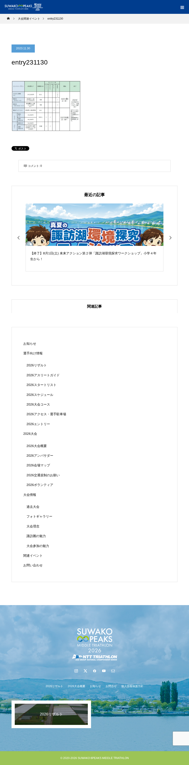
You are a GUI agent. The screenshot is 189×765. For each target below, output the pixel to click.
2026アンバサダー (40, 455)
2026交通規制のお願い (43, 475)
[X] (85, 670)
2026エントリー (38, 424)
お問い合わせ (33, 565)
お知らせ (29, 343)
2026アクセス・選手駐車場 (46, 414)
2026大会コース (38, 404)
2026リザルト (37, 365)
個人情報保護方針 (132, 686)
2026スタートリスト (41, 385)
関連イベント (33, 555)
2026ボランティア (40, 485)
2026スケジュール (40, 395)
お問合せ (111, 686)
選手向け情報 (33, 353)
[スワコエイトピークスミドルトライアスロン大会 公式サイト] (94, 644)
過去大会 (33, 507)
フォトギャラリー (39, 516)
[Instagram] (76, 670)
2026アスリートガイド (43, 375)
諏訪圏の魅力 (36, 536)
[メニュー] (182, 7)
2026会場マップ (38, 465)
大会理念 (33, 526)
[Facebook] (94, 670)
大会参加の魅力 (38, 546)
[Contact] (113, 670)
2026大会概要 (37, 446)
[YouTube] (103, 670)
